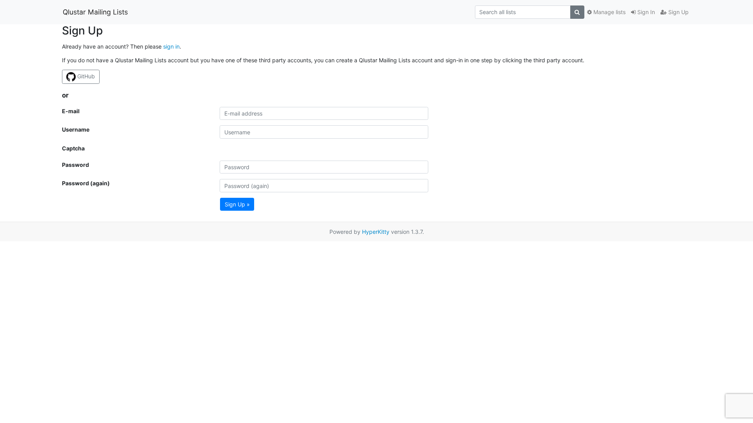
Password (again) (86, 183)
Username (75, 129)
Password (75, 164)
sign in (171, 46)
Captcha (73, 148)
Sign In (645, 12)
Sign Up (678, 12)
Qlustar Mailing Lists (95, 12)
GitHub (85, 76)
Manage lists (609, 12)
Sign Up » (237, 204)
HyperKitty (375, 231)
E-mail (71, 111)
